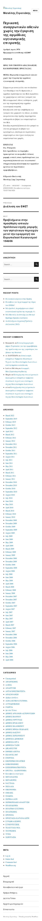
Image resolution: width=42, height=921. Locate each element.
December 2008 (11, 558)
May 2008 (9, 580)
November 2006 (11, 637)
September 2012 (11, 428)
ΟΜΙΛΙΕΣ (9, 792)
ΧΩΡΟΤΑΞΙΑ (10, 837)
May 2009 (9, 542)
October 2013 (10, 425)
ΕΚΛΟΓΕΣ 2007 (11, 754)
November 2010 (11, 485)
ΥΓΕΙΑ (8, 834)
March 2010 (9, 510)
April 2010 (9, 507)
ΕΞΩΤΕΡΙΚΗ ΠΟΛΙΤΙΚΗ (15, 761)
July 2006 (8, 650)
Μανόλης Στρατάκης (17, 13)
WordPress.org (10, 865)
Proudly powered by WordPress (28, 917)
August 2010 (10, 495)
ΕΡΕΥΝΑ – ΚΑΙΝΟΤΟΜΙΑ (15, 770)
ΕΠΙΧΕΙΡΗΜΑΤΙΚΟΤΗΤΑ (15, 767)
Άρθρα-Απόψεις (11, 697)
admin (8, 185)
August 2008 (10, 571)
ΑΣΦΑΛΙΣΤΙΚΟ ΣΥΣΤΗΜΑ (16, 700)
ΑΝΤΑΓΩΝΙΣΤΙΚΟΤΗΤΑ (15, 691)
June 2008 (9, 577)
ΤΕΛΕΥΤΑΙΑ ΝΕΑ (9, 190)
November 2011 (11, 447)
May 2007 (9, 618)
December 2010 (11, 482)
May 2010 (9, 504)
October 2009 (10, 526)
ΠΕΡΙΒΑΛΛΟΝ (11, 799)
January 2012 (10, 441)
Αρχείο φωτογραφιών (13, 904)
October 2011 (10, 450)
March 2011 (9, 472)
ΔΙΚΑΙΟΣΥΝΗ (11, 748)
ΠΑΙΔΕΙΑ (9, 796)
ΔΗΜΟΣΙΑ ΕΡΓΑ (12, 742)
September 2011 (11, 453)
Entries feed (9, 859)
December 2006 (11, 634)
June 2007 (9, 615)
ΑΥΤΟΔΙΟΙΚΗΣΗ (12, 704)
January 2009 (10, 555)
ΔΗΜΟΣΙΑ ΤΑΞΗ (12, 745)
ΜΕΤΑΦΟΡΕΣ (10, 780)
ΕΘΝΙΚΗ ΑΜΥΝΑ (12, 751)
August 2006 (10, 647)
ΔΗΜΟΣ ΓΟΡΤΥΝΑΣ (13, 720)
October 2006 (10, 641)
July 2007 (8, 612)
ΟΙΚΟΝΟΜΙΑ (10, 789)
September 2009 (11, 529)
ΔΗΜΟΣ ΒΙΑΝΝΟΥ (13, 716)
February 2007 (10, 628)
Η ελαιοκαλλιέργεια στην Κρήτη (18, 299)
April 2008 (9, 583)
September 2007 (11, 606)
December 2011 (11, 444)
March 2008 (9, 587)
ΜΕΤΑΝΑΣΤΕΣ (11, 777)
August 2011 (10, 457)
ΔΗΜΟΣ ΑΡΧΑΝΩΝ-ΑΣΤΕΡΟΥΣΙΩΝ (20, 713)
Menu (35, 10)
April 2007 (9, 621)
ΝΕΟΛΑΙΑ (9, 786)
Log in (7, 856)
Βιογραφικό (8, 881)
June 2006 (9, 653)
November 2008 (11, 561)
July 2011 (8, 460)
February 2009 (10, 552)
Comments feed (10, 862)
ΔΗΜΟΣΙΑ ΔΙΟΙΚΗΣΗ (14, 739)
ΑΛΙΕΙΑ (8, 685)
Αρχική (6, 876)
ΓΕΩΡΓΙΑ (9, 707)
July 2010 (8, 498)
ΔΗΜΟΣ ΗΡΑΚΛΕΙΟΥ (14, 723)
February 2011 (10, 476)
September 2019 (11, 418)
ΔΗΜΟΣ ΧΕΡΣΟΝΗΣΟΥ (15, 735)
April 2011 (9, 469)
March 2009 (9, 549)
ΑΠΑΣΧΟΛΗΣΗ (8, 188)
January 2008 (10, 593)
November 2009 (11, 523)
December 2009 (11, 520)
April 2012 (9, 431)
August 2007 (10, 609)
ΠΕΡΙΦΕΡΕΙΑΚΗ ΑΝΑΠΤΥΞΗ (17, 802)
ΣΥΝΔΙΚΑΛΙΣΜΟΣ (13, 821)
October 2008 (10, 564)
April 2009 (9, 545)
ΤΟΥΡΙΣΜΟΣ (10, 831)
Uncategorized (26, 185)
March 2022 (9, 415)
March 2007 (9, 625)
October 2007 (10, 602)
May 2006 (9, 656)
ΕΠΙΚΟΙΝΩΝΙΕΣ (12, 764)
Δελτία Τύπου (11, 710)
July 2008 (8, 574)
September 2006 (11, 644)
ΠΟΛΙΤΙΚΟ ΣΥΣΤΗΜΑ (14, 808)
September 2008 (11, 568)
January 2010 (10, 517)
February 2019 (10, 422)
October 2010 (10, 488)
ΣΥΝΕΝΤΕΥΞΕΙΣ (12, 824)
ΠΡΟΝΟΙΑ (9, 815)
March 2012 (9, 434)
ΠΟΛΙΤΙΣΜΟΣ (11, 812)
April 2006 (9, 660)
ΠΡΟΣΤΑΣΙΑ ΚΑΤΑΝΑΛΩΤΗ (17, 818)
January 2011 (10, 479)
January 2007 (10, 631)
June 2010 (9, 501)
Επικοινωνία (8, 909)
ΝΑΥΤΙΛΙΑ (9, 783)
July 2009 (8, 536)
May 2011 (9, 466)
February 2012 (10, 437)
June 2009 (9, 539)
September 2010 (11, 491)
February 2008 (10, 590)
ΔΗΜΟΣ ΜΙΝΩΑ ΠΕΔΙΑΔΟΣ (16, 729)
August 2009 (10, 533)
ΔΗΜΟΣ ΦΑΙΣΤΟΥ (13, 732)
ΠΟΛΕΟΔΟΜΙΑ (11, 805)
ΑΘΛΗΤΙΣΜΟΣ (11, 681)
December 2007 (11, 596)
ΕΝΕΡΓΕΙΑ (9, 758)
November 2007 (11, 599)
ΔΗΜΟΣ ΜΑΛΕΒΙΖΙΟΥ (14, 726)
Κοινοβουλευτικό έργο (22, 188)
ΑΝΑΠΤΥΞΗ (10, 688)
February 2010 (10, 514)
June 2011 (9, 463)
